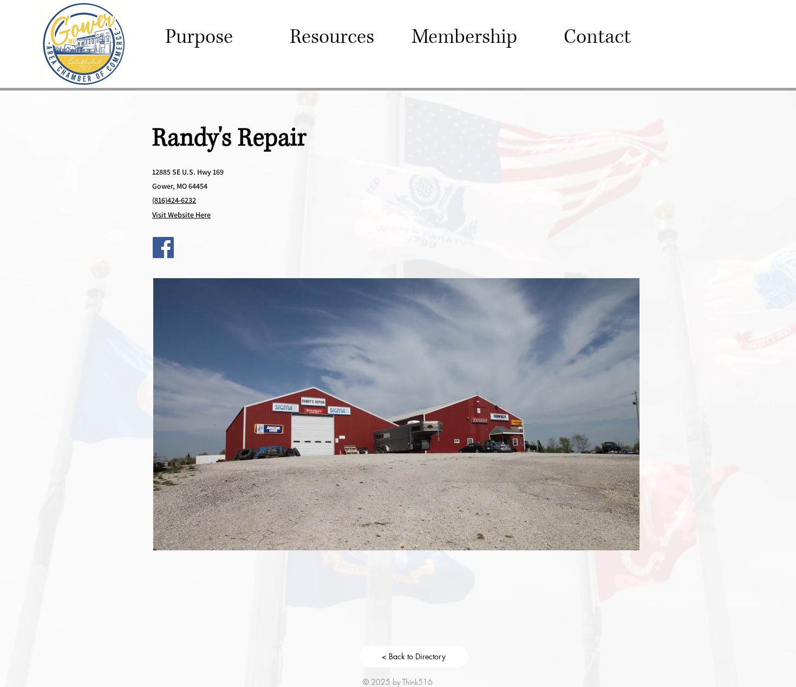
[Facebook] (163, 247)
